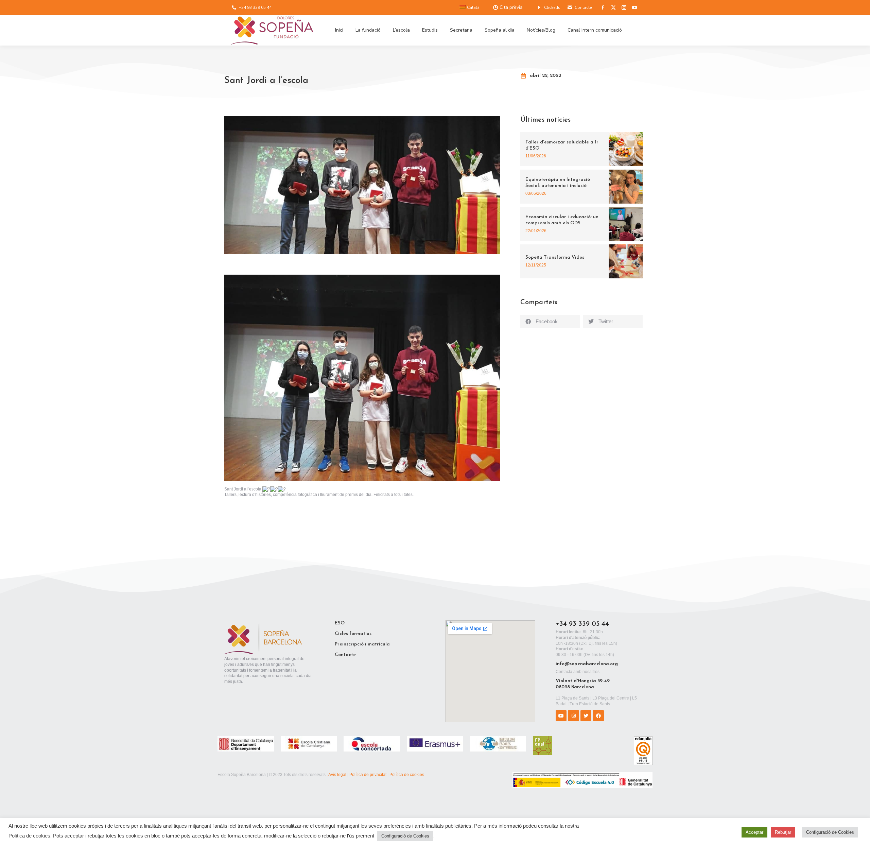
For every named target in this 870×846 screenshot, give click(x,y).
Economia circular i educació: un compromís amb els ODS (561, 220)
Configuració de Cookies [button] (405, 836)
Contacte (583, 7)
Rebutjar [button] (783, 832)
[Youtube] (561, 715)
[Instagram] (573, 715)
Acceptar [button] (754, 832)
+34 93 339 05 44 (255, 7)
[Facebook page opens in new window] (602, 7)
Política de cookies (406, 774)
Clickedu (552, 7)
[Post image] (626, 149)
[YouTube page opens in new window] (634, 7)
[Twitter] (585, 715)
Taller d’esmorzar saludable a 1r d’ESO (561, 145)
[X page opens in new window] (613, 7)
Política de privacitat (367, 774)
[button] (550, 321)
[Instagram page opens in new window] (624, 7)
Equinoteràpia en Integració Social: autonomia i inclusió (557, 182)
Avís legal (337, 774)
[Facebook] (598, 715)
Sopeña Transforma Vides (554, 257)
